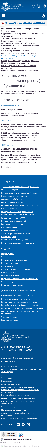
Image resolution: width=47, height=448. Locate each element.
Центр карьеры (7, 266)
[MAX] (28, 424)
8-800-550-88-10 (18, 346)
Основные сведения (9, 31)
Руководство (30, 38)
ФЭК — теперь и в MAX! (11, 109)
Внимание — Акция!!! (9, 190)
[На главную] (13, 10)
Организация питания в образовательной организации (18, 414)
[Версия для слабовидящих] (43, 16)
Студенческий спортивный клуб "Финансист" (19, 279)
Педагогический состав (11, 41)
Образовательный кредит (11, 272)
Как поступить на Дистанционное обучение (19, 193)
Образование (18, 38)
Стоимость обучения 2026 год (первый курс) (19, 205)
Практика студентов (9, 263)
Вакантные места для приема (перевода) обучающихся (17, 402)
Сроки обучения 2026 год (12, 202)
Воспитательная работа (10, 275)
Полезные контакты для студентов (15, 260)
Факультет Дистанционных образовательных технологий (19, 312)
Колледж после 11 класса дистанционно (17, 215)
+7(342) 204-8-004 (19, 350)
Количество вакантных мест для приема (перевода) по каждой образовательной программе (23, 92)
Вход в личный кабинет (11, 320)
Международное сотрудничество (15, 63)
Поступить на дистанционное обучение (17, 243)
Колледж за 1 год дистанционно (14, 240)
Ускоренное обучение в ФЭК (13, 218)
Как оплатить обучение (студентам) (15, 269)
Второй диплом (7, 254)
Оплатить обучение (9, 227)
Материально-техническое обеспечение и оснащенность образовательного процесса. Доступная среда (20, 45)
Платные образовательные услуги (15, 50)
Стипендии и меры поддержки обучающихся (20, 60)
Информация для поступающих (14, 196)
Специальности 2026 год (11, 199)
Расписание (6, 257)
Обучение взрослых (9, 208)
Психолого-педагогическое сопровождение (19, 282)
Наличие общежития (9, 230)
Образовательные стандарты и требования (19, 70)
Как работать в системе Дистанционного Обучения (22, 305)
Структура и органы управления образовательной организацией (21, 370)
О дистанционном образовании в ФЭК (17, 296)
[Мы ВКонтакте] (18, 424)
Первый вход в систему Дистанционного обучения (22, 308)
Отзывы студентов (8, 236)
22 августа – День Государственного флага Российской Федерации (19, 150)
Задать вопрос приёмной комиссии (15, 233)
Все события (6, 167)
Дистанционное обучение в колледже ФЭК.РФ (20, 186)
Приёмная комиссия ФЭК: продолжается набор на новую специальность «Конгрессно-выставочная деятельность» (23, 126)
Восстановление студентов (12, 224)
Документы (6, 38)
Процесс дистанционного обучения (16, 299)
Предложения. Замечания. (12, 285)
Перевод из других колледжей (13, 221)
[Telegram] (23, 424)
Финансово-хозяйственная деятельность (18, 53)
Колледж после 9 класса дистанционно (17, 211)
